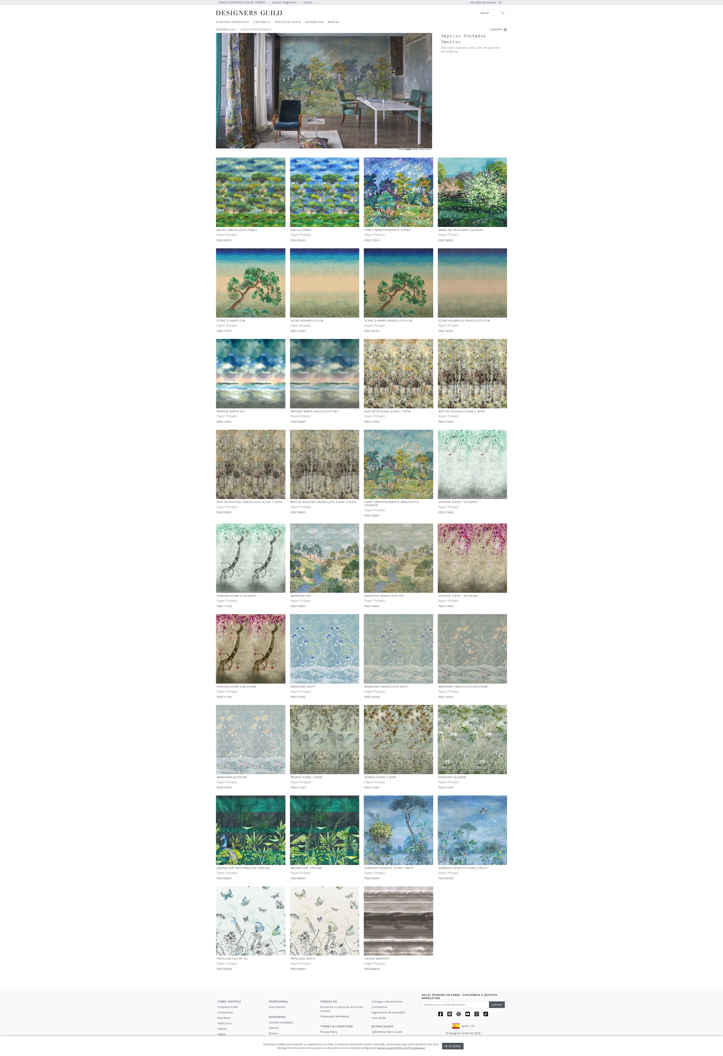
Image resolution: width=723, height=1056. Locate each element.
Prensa (273, 1033)
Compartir (496, 29)
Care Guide (379, 1018)
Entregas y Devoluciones (387, 1001)
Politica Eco (224, 1023)
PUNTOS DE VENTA (288, 22)
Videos (221, 1034)
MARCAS (333, 22)
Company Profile (227, 1007)
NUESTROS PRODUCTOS (232, 22)
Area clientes (277, 1007)
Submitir (496, 1004)
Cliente (308, 2)
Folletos (222, 1029)
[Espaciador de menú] (292, 1010)
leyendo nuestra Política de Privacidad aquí (401, 1048)
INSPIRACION (314, 22)
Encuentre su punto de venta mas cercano (341, 1009)
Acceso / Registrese (284, 2)
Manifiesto (224, 1018)
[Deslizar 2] (408, 149)
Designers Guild (226, 29)
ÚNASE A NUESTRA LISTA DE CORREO (241, 2)
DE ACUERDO (453, 1046)
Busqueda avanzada (467, 13)
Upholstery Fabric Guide (387, 1032)
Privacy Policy (328, 1032)
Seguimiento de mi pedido (388, 1012)
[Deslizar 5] (429, 149)
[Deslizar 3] (415, 149)
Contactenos (225, 1012)
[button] (492, 13)
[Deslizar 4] (422, 149)
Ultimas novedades (281, 1022)
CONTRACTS (261, 22)
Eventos (274, 1028)
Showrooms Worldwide (334, 1016)
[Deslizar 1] (401, 149)
